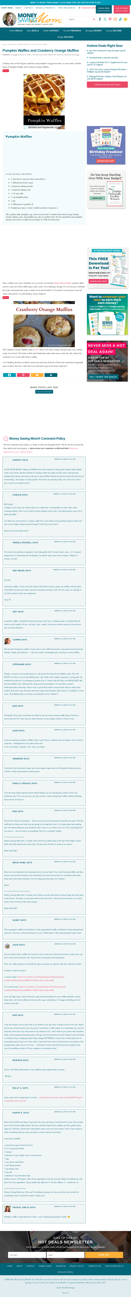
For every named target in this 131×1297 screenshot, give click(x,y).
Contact (29, 8)
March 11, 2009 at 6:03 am (65, 610)
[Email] (37, 375)
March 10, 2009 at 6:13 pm (64, 705)
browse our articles (122, 9)
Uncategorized (44, 392)
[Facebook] (9, 375)
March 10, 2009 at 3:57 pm (64, 1112)
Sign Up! (104, 1255)
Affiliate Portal (65, 1272)
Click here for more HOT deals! (107, 84)
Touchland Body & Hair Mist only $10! (103, 58)
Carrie (17, 640)
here (77, 55)
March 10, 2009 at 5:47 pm (64, 757)
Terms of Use (94, 1266)
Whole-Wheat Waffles (63, 283)
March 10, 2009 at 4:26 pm (64, 1059)
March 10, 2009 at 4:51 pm (64, 1014)
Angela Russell (22, 542)
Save (6, 71)
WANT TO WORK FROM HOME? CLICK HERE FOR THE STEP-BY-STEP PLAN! (65, 3)
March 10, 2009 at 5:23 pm (64, 944)
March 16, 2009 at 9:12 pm (64, 459)
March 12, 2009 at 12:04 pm (64, 569)
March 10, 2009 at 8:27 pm (64, 638)
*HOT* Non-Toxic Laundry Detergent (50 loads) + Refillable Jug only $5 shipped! (107, 70)
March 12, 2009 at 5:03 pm (64, 541)
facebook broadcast (104, 9)
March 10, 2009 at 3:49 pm (64, 1206)
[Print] (51, 375)
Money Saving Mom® (40, 18)
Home (9, 1266)
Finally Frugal (22, 783)
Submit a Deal (45, 1266)
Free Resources (66, 8)
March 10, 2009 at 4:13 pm (64, 1087)
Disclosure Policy (114, 1266)
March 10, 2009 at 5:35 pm (64, 810)
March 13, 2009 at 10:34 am (64, 494)
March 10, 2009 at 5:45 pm (64, 782)
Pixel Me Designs (68, 1287)
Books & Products (45, 8)
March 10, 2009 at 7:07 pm (64, 663)
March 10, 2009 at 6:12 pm (64, 729)
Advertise (61, 1266)
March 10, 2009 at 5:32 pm (64, 861)
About (18, 8)
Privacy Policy (77, 1266)
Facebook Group (89, 8)
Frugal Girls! (21, 1207)
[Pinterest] (23, 375)
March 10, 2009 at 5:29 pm (64, 919)
